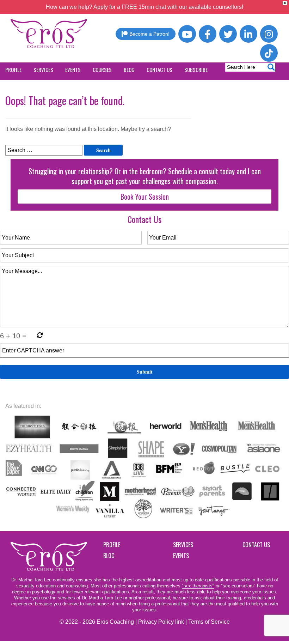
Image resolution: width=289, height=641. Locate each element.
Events (181, 555)
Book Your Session (145, 196)
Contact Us (256, 544)
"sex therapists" (198, 585)
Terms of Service (209, 622)
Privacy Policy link (161, 622)
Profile (111, 544)
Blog (109, 555)
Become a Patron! (149, 34)
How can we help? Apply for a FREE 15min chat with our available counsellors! (144, 7)
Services (183, 544)
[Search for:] (43, 150)
